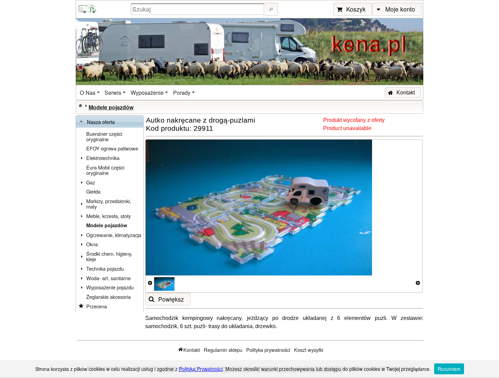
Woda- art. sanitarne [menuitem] (108, 278)
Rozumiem (449, 368)
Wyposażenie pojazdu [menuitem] (110, 287)
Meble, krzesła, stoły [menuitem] (108, 215)
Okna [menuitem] (92, 244)
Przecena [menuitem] (96, 306)
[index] (80, 105)
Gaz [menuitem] (90, 182)
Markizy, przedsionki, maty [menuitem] (108, 203)
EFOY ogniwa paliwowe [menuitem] (112, 148)
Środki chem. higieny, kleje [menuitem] (109, 256)
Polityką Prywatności (201, 368)
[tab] (110, 121)
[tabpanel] (110, 220)
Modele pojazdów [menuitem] (106, 225)
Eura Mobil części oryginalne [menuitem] (105, 170)
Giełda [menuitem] (93, 191)
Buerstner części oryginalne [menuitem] (104, 136)
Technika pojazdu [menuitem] (105, 268)
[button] (271, 9)
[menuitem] (90, 92)
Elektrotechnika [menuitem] (102, 157)
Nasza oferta (101, 121)
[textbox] (198, 9)
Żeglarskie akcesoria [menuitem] (108, 296)
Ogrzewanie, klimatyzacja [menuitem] (113, 234)
